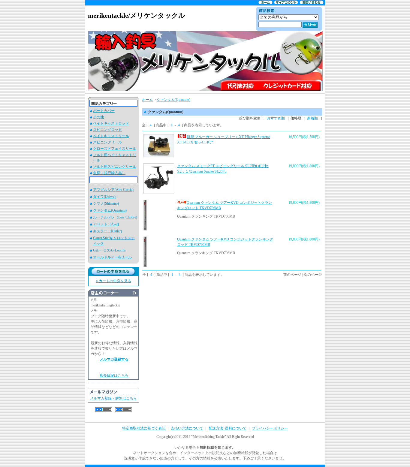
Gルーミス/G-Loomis (109, 250)
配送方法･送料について (227, 428)
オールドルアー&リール (112, 257)
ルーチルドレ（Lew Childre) (115, 217)
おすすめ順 (276, 118)
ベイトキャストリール (111, 136)
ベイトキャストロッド (111, 123)
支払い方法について (187, 428)
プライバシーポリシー (270, 428)
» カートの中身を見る (113, 281)
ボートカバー (104, 111)
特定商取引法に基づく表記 (143, 428)
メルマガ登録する (114, 359)
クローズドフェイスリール (114, 148)
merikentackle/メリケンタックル (136, 15)
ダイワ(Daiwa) (104, 196)
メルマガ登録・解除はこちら (113, 398)
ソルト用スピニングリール (114, 166)
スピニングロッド (107, 130)
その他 (98, 117)
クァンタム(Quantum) (110, 210)
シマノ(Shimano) (106, 203)
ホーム (147, 100)
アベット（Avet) (106, 224)
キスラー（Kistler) (107, 231)
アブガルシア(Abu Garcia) (113, 190)
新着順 (312, 118)
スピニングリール (107, 142)
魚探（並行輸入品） (109, 173)
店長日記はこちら (114, 375)
